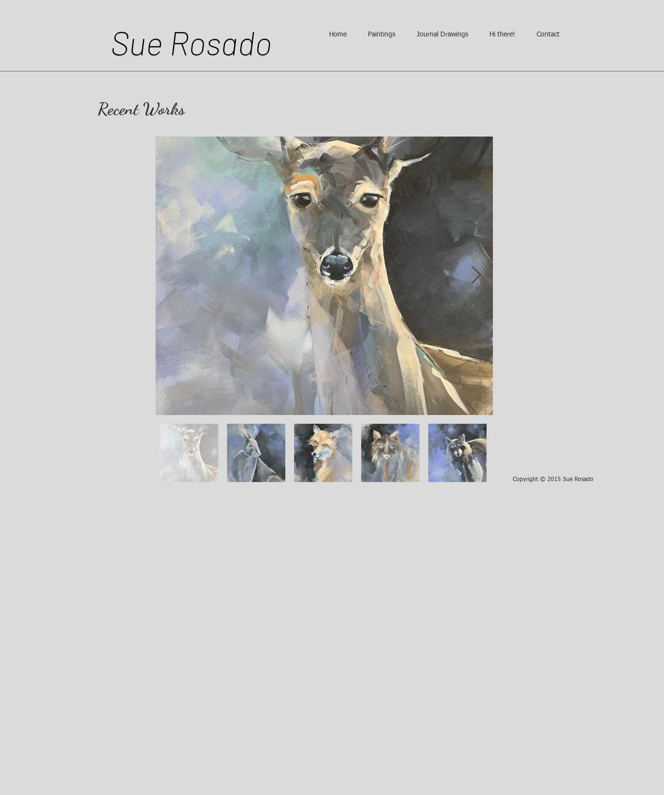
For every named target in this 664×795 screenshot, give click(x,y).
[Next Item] (476, 275)
